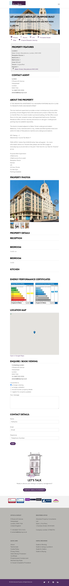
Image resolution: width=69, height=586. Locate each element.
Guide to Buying (41, 551)
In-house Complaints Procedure (21, 563)
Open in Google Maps (17, 356)
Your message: (14, 395)
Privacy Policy (15, 551)
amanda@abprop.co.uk (19, 532)
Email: (12, 427)
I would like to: (14, 383)
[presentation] (12, 202)
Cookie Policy (15, 549)
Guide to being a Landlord (44, 547)
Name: (12, 419)
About (13, 544)
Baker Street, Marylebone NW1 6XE (26, 69)
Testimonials (14, 547)
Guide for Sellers (41, 549)
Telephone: (13, 435)
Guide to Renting (41, 544)
